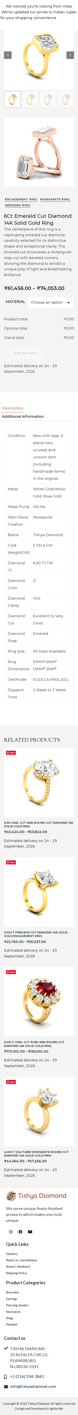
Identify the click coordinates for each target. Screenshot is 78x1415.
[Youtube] (30, 1232)
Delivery (12, 1254)
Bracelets (12, 1292)
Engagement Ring (21, 199)
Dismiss (62, 23)
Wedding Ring (17, 205)
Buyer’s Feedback (18, 1266)
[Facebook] (20, 1232)
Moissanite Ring (55, 199)
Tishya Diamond (38, 1403)
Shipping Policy (16, 1273)
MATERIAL (15, 302)
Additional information (23, 416)
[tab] (16, 408)
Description (12, 408)
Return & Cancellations (21, 1260)
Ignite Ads (56, 1408)
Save (12, 752)
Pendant (11, 1324)
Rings (10, 1318)
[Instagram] (11, 1232)
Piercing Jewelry (17, 1305)
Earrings (11, 1299)
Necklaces (13, 1311)
